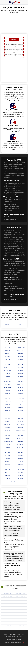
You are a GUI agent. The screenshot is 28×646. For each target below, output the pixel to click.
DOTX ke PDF (7, 373)
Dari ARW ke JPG (7, 623)
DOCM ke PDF (7, 367)
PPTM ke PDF (20, 444)
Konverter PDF (8, 297)
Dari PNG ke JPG (8, 602)
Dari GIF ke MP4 (8, 617)
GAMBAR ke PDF (7, 401)
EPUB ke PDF (20, 384)
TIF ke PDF (20, 461)
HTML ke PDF (7, 396)
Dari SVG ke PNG (20, 596)
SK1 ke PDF (7, 458)
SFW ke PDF (20, 455)
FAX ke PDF (20, 387)
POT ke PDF (7, 438)
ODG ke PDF (7, 418)
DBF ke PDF (20, 362)
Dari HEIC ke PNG (20, 617)
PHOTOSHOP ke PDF (20, 430)
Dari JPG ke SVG (20, 602)
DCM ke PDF (7, 365)
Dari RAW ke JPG (20, 608)
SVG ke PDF (20, 458)
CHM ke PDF (20, 359)
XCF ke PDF (7, 475)
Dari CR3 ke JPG (21, 611)
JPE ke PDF (20, 324)
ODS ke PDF (7, 421)
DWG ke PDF (7, 379)
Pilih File (14, 39)
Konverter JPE (8, 217)
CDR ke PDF (20, 356)
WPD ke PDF (7, 472)
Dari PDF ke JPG (21, 626)
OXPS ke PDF (7, 424)
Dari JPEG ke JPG (20, 614)
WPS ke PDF (20, 472)
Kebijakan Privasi (7, 634)
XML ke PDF (20, 478)
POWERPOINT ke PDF (7, 441)
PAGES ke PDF (20, 424)
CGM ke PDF (7, 359)
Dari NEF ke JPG (21, 620)
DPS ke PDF (20, 373)
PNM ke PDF (20, 435)
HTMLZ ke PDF (20, 396)
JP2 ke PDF (7, 404)
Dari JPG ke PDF (8, 593)
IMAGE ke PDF (7, 433)
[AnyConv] (14, 2)
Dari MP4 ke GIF (20, 623)
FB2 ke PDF (7, 390)
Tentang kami (18, 636)
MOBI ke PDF (8, 416)
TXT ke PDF (7, 464)
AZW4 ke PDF (20, 350)
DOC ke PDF (20, 367)
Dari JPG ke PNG (8, 611)
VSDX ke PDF (7, 467)
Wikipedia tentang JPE (10, 219)
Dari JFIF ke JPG (20, 599)
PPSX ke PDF (7, 444)
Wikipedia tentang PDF (10, 299)
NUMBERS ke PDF (20, 416)
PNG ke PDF (7, 435)
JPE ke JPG (7, 324)
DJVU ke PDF (20, 365)
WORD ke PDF (20, 470)
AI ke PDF (7, 347)
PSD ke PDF (20, 450)
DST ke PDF (7, 376)
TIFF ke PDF (7, 461)
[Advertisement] (14, 70)
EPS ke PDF (7, 384)
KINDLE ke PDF (7, 413)
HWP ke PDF (7, 399)
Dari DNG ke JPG (8, 620)
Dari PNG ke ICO (8, 626)
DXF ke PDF (20, 379)
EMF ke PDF (20, 382)
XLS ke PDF (20, 475)
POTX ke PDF (20, 438)
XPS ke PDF (14, 481)
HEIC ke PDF (20, 393)
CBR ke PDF (20, 353)
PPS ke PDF (20, 441)
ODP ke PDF (20, 418)
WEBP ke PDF (20, 467)
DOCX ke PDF (7, 370)
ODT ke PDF (20, 421)
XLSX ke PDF (8, 478)
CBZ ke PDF (7, 356)
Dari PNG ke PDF (8, 599)
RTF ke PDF (7, 455)
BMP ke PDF (7, 353)
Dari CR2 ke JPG (8, 608)
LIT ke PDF (20, 413)
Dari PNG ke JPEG (20, 605)
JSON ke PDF (8, 410)
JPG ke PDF (20, 407)
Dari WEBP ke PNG (7, 614)
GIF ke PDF (20, 390)
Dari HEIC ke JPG (7, 596)
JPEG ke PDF (20, 404)
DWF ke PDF (20, 376)
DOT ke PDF (20, 370)
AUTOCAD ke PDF (20, 347)
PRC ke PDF (7, 450)
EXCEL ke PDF (7, 387)
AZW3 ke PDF (7, 350)
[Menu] (25, 2)
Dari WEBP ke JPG (7, 605)
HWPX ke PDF (20, 399)
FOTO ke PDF (8, 430)
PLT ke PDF (20, 433)
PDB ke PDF (20, 427)
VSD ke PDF (20, 464)
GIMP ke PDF (8, 393)
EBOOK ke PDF (7, 382)
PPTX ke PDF (20, 447)
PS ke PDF (7, 452)
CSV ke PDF (7, 362)
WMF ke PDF (7, 470)
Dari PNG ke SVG (20, 593)
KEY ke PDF (20, 410)
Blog (13, 636)
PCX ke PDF (7, 427)
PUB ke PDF (20, 452)
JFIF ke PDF (20, 401)
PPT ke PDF (7, 447)
